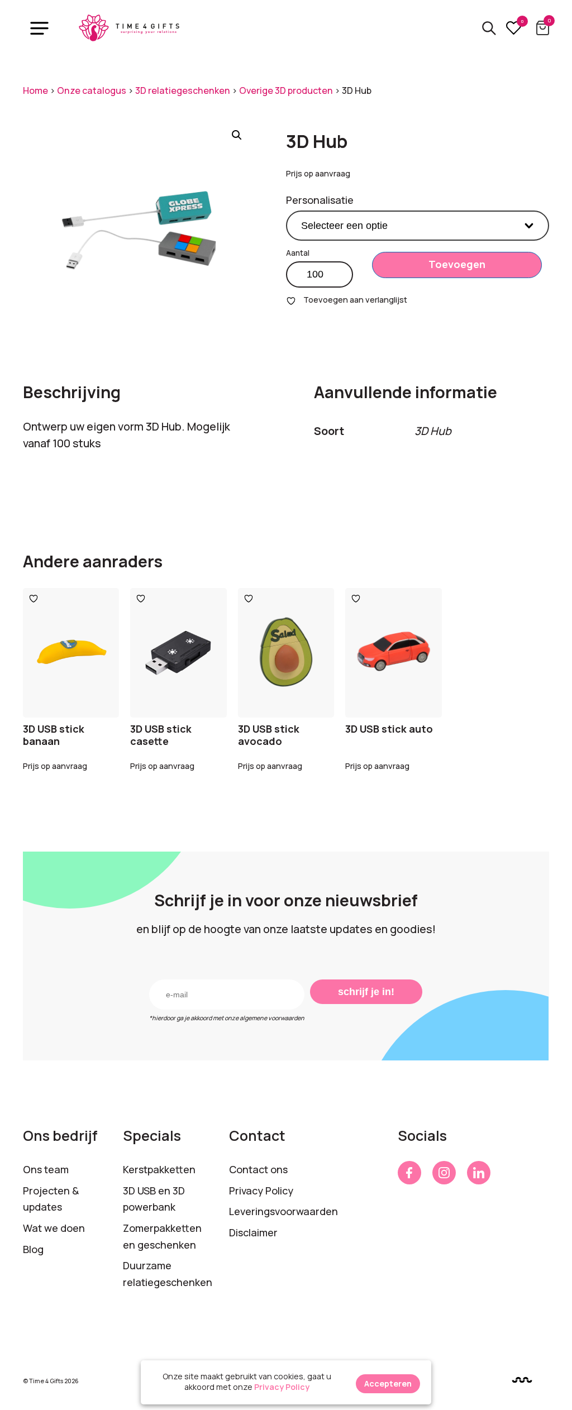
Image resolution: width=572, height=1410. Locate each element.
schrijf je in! (366, 991)
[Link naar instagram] (444, 1172)
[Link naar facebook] (409, 1172)
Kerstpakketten (159, 1169)
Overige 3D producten (286, 90)
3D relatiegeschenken (182, 90)
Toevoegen (456, 264)
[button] (237, 135)
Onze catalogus (91, 90)
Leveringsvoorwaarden (283, 1211)
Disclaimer (253, 1232)
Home (35, 90)
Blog (33, 1249)
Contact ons (258, 1169)
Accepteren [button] (388, 1383)
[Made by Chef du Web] (522, 1380)
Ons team (46, 1169)
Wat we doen (54, 1228)
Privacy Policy (261, 1190)
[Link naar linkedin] (478, 1172)
